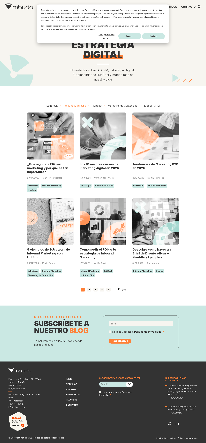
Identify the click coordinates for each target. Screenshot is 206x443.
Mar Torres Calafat (52, 178)
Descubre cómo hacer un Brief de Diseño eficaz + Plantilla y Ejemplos (151, 253)
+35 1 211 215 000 (16, 404)
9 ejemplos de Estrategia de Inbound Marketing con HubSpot (48, 253)
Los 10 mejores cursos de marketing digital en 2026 (99, 166)
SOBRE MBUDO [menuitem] (73, 394)
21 (119, 289)
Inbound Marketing (75, 105)
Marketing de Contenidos (122, 105)
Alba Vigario (153, 263)
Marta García (48, 263)
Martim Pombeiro (155, 178)
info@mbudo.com (16, 388)
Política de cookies (189, 438)
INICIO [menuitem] (69, 379)
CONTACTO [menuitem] (188, 6)
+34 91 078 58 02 (16, 385)
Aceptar (129, 36)
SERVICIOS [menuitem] (71, 384)
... (114, 289)
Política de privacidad (76, 20)
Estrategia (52, 105)
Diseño (159, 271)
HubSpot (97, 105)
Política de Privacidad (148, 331)
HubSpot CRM (151, 105)
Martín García (100, 263)
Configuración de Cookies (106, 36)
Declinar (153, 36)
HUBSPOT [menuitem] (71, 389)
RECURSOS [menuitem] (170, 6)
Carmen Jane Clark (104, 178)
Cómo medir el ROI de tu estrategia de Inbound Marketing (98, 253)
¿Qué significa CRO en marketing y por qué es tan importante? (47, 168)
